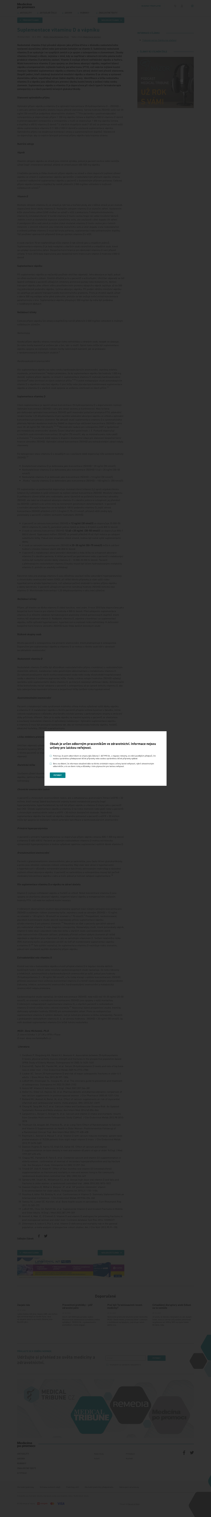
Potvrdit (58, 775)
